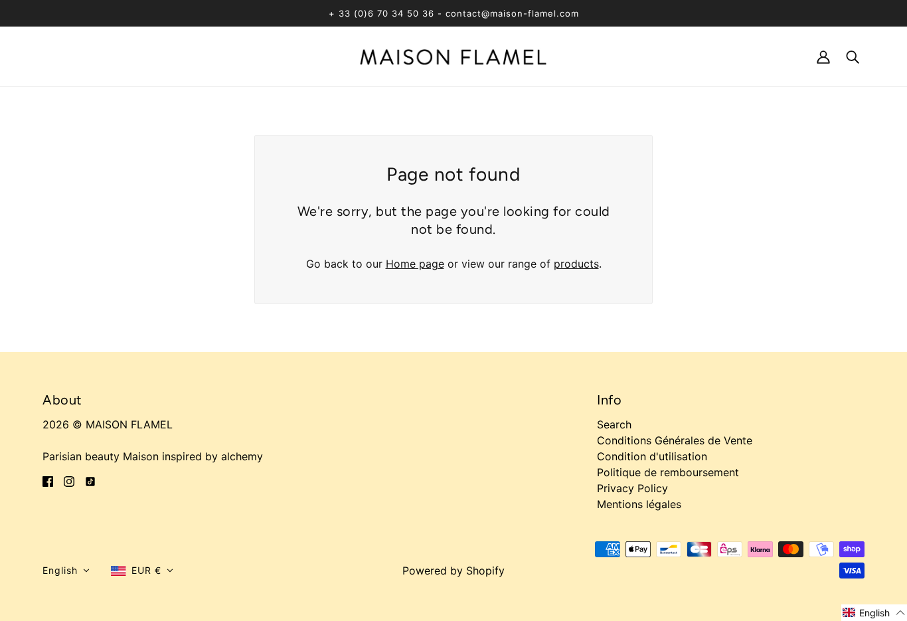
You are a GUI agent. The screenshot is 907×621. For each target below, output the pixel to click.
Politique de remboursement (668, 472)
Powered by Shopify (453, 570)
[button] (66, 570)
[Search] (852, 56)
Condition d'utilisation (652, 456)
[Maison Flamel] (453, 55)
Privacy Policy (632, 488)
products (576, 263)
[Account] (823, 56)
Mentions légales (639, 504)
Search (614, 424)
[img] (47, 480)
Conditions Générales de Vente (674, 440)
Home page (415, 263)
